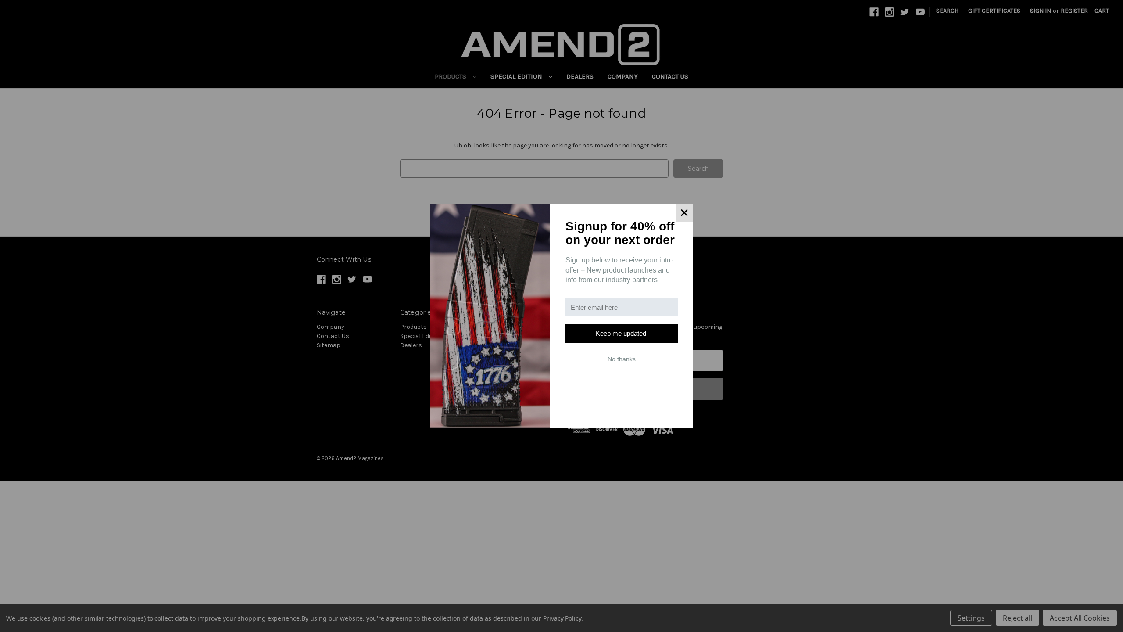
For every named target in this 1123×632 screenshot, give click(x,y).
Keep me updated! (622, 333)
